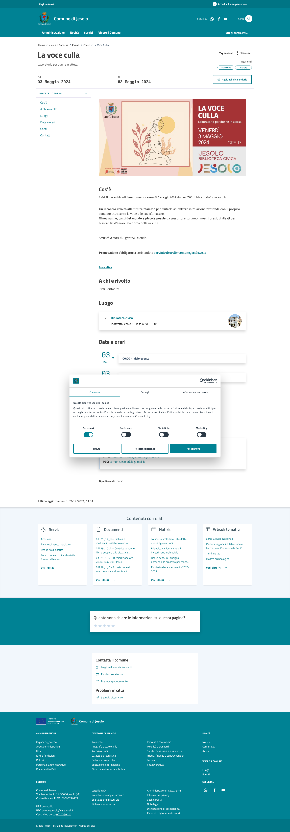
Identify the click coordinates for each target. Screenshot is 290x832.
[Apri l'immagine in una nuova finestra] (172, 138)
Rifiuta (96, 449)
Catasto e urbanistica (104, 756)
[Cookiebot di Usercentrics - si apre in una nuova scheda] (202, 380)
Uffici (39, 751)
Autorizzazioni (100, 751)
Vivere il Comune (109, 32)
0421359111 (63, 814)
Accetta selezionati (145, 449)
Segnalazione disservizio (105, 800)
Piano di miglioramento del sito (164, 813)
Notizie (206, 742)
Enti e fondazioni (45, 756)
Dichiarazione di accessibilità (163, 809)
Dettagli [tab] (145, 392)
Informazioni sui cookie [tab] (195, 392)
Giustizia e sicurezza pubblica (108, 769)
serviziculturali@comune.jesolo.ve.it (180, 253)
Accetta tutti (193, 449)
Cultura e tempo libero (104, 760)
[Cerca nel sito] (248, 18)
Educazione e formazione (106, 765)
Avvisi (205, 751)
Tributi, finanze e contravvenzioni (166, 756)
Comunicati (208, 746)
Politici (40, 760)
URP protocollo (44, 806)
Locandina (105, 267)
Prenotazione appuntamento (108, 795)
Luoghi (206, 770)
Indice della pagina (50, 93)
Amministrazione (53, 32)
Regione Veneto (47, 4)
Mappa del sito (87, 826)
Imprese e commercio (159, 742)
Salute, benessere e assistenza (164, 751)
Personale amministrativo (51, 765)
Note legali (153, 804)
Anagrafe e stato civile (104, 746)
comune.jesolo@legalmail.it (127, 461)
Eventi (206, 774)
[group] (62, 556)
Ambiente (97, 742)
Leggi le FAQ (99, 790)
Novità (74, 32)
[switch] (126, 434)
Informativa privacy (158, 795)
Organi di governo (46, 742)
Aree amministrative (48, 746)
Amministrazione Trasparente (164, 790)
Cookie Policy (154, 800)
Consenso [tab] (94, 392)
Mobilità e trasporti (158, 746)
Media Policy (43, 826)
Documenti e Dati (46, 769)
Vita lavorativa (155, 765)
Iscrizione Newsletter (65, 826)
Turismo (151, 760)
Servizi (88, 32)
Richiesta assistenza (103, 804)
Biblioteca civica (122, 318)
